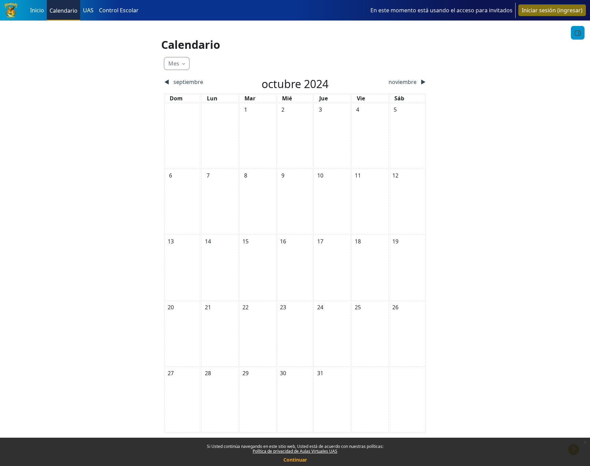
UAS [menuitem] (88, 10)
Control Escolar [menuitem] (119, 10)
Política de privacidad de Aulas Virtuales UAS (295, 451)
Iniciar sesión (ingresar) (552, 10)
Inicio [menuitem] (37, 10)
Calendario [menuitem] (64, 10)
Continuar (295, 459)
